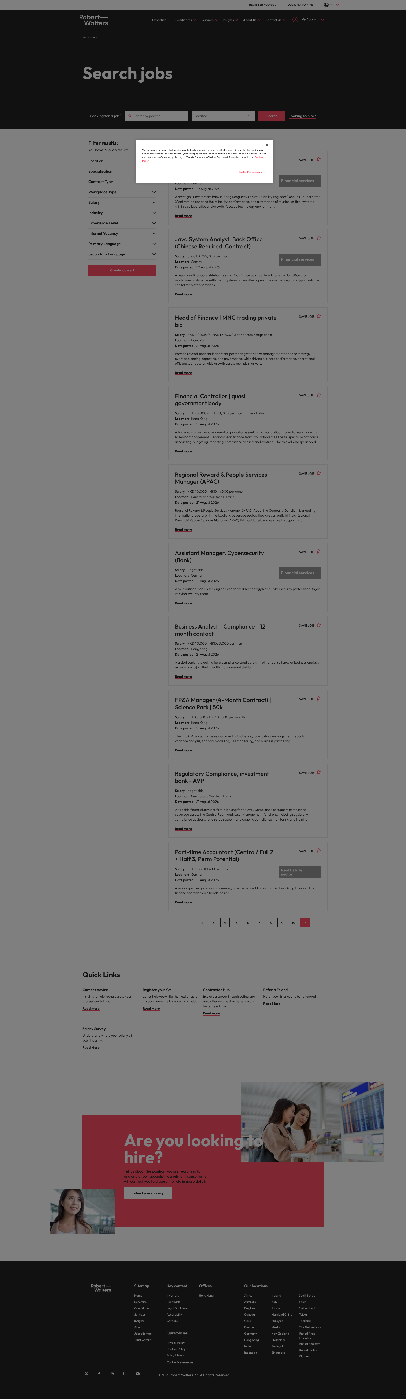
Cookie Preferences (250, 171)
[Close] (267, 145)
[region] (204, 161)
